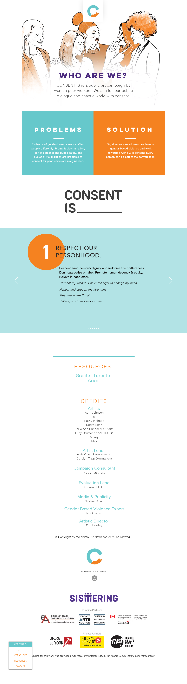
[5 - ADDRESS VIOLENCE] (96, 328)
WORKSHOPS (20, 655)
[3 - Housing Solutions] (92, 328)
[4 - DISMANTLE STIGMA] (94, 328)
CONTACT (20, 666)
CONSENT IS (20, 644)
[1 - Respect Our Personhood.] (88, 328)
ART (20, 649)
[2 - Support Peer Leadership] (90, 328)
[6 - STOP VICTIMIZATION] (98, 328)
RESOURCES (20, 661)
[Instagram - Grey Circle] (94, 578)
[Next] (170, 280)
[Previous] (16, 280)
